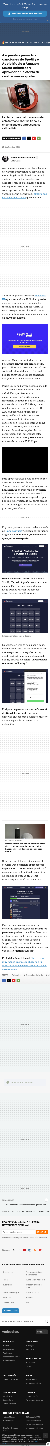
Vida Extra (30, 1349)
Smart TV (7, 1297)
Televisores (8, 1272)
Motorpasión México (34, 1428)
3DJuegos (30, 1345)
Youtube (24, 1250)
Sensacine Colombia (34, 1424)
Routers (29, 1297)
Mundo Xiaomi (9, 1360)
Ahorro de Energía (11, 1292)
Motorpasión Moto (33, 1383)
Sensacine (30, 1362)
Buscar (46, 1321)
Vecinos (18, 42)
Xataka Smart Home (11, 1356)
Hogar (5, 1279)
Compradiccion (9, 1403)
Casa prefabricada (33, 42)
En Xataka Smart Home (13, 841)
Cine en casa (8, 1302)
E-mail (39, 138)
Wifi (27, 1302)
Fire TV (8, 42)
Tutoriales (16, 975)
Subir (40, 1332)
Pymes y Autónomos (34, 1400)
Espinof (29, 1366)
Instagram (29, 1250)
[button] (24, 157)
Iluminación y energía (35, 1279)
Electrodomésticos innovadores (34, 1273)
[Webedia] (10, 1333)
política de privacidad (38, 1237)
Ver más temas (10, 1310)
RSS (35, 1250)
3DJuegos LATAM (33, 1417)
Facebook (24, 138)
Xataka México (9, 1417)
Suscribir (41, 1232)
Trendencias (8, 1396)
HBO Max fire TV (28, 1211)
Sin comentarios (13, 138)
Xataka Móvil (8, 1349)
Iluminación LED (33, 1292)
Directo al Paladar (10, 1379)
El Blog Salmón (32, 1396)
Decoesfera (8, 1400)
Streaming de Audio (34, 975)
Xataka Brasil (8, 1420)
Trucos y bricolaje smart (34, 1286)
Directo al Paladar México (10, 1429)
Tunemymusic (13, 530)
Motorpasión (31, 1379)
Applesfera (7, 1353)
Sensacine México (33, 1420)
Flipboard (34, 138)
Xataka (6, 1345)
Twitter (29, 138)
